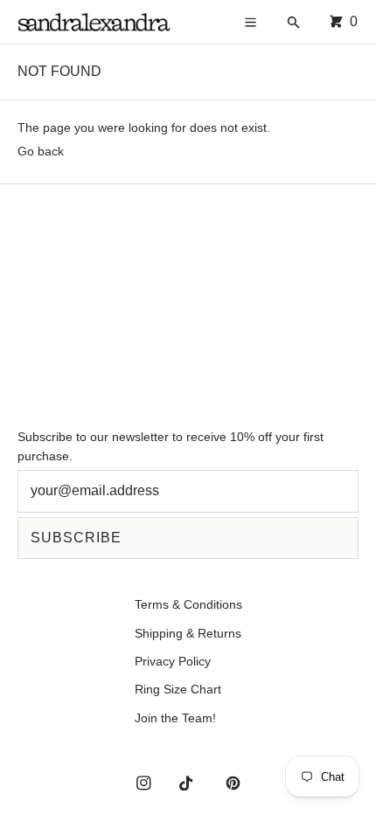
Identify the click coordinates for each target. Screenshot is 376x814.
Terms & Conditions (188, 604)
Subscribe (76, 537)
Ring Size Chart (178, 689)
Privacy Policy (173, 661)
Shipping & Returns (188, 633)
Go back (40, 151)
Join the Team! (175, 718)
